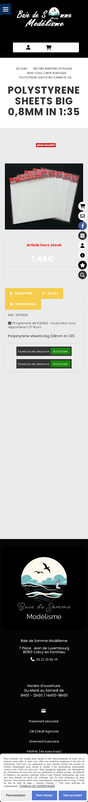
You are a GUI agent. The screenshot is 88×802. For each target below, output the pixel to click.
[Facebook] (82, 225)
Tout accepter (72, 795)
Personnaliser (16, 795)
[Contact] (82, 216)
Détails (52, 293)
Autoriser (60, 351)
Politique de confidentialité (37, 786)
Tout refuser (44, 795)
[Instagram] (82, 235)
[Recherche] (82, 275)
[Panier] (82, 206)
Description (23, 293)
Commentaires (25, 304)
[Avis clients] (82, 265)
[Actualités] (82, 255)
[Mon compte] (82, 245)
